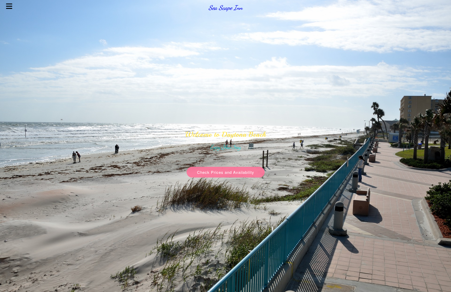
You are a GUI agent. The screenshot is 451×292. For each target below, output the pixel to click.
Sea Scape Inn (225, 8)
